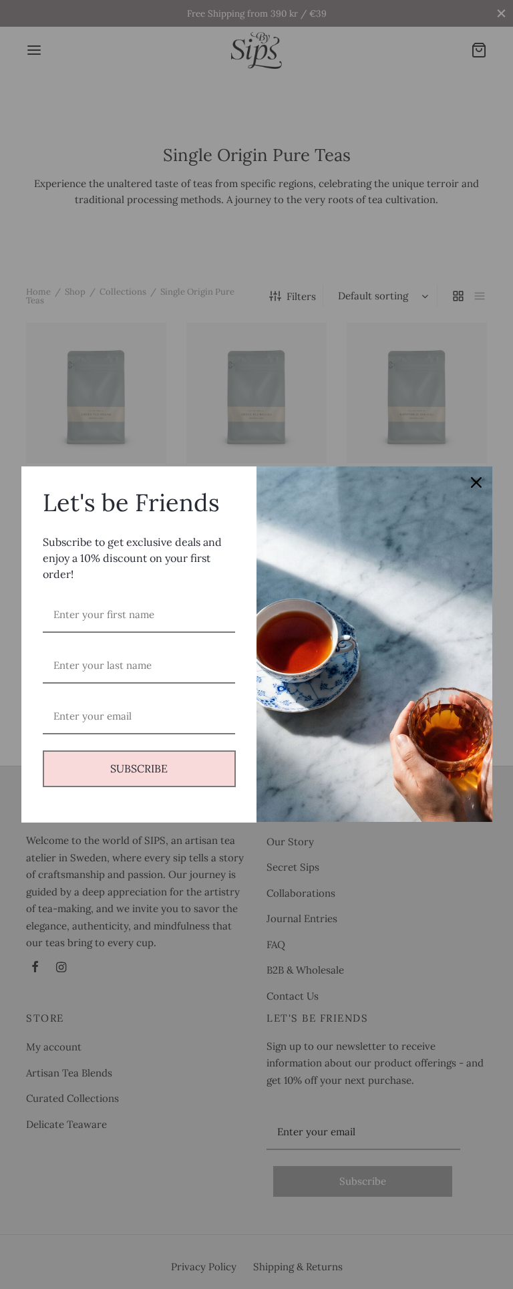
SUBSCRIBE (139, 768)
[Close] (476, 482)
